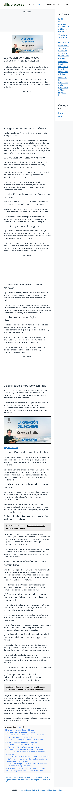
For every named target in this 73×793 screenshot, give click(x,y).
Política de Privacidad (26, 790)
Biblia (40, 4)
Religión (51, 4)
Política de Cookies (54, 790)
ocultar (20, 727)
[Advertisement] (27, 21)
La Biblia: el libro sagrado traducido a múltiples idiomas (63, 25)
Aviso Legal (40, 790)
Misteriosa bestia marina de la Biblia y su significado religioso (63, 67)
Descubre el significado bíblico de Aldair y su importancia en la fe (63, 52)
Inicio (31, 4)
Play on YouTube (11, 447)
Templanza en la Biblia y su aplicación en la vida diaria (27, 777)
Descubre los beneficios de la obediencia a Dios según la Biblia (63, 86)
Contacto (63, 4)
